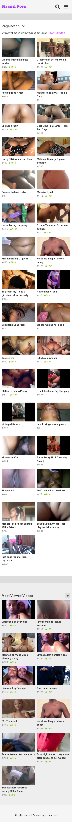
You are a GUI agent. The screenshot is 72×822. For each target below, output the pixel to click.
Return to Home (56, 32)
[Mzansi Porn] (14, 6)
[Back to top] (65, 815)
